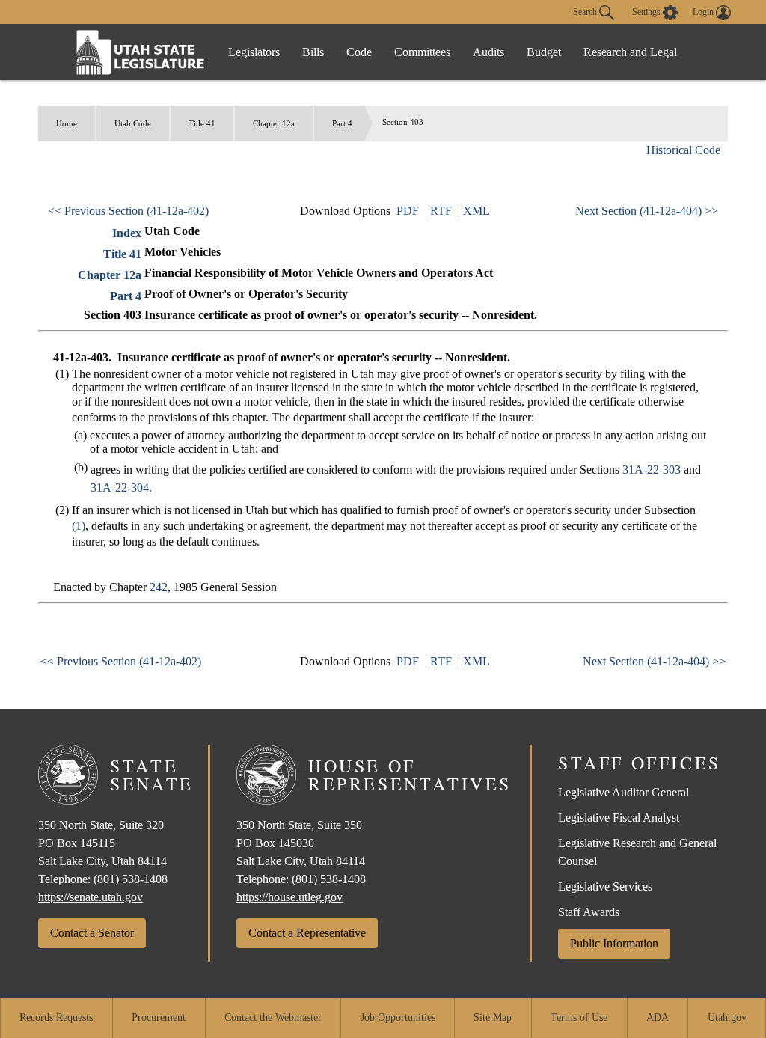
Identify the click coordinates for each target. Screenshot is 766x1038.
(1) (78, 525)
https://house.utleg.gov (289, 897)
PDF (407, 210)
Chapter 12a (274, 123)
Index (126, 233)
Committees (422, 52)
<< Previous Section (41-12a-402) (128, 210)
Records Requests (56, 1017)
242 (159, 587)
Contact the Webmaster (273, 1017)
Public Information (614, 943)
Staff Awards (588, 912)
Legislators (254, 52)
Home (66, 123)
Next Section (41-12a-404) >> (646, 210)
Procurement (159, 1017)
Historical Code (683, 150)
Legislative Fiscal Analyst (618, 817)
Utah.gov (727, 1017)
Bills (313, 52)
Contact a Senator (92, 932)
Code (359, 52)
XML (476, 210)
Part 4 (342, 123)
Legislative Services (605, 886)
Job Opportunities (398, 1017)
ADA (657, 1017)
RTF (441, 210)
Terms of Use (579, 1017)
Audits (488, 52)
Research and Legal (630, 52)
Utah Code (132, 123)
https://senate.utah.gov (90, 897)
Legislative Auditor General (623, 792)
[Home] (140, 52)
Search (586, 11)
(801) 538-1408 (131, 879)
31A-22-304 (120, 487)
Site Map (493, 1017)
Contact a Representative (307, 932)
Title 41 (202, 123)
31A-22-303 (651, 469)
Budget (544, 52)
